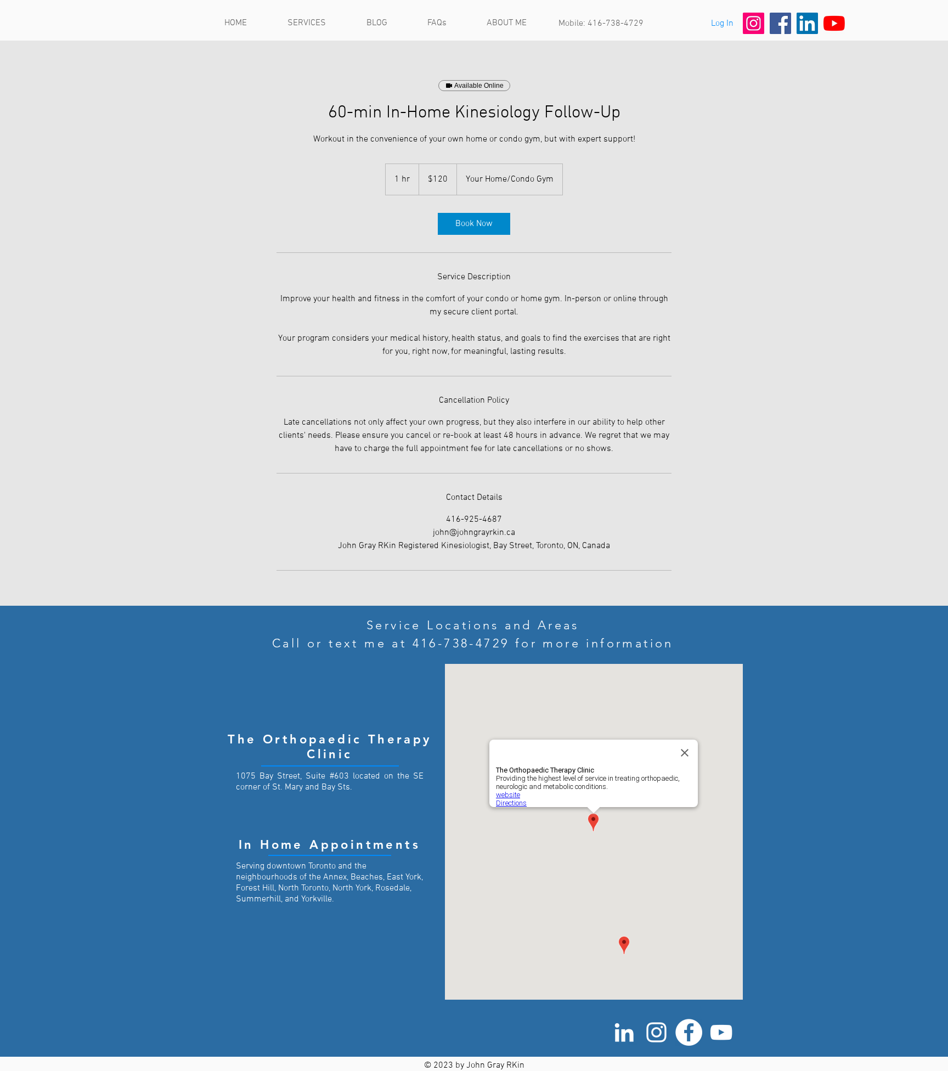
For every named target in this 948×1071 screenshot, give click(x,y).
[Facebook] (780, 23)
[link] (474, 224)
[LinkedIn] (807, 23)
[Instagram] (753, 23)
